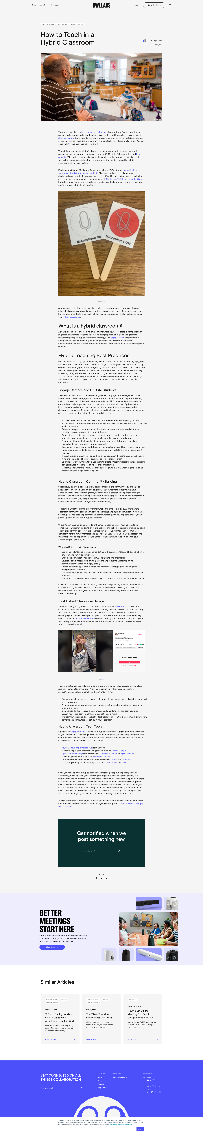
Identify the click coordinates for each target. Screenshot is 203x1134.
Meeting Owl (132, 999)
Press (100, 1081)
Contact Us (151, 1080)
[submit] (119, 851)
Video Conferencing (48, 24)
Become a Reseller (120, 1077)
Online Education (62, 24)
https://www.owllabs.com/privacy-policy (121, 1124)
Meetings (64, 999)
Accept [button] (140, 1129)
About (100, 1077)
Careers (101, 1084)
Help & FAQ (102, 1087)
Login (137, 5)
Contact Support (153, 1086)
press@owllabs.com (154, 1092)
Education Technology (77, 24)
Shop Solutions (52, 947)
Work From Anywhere (52, 1002)
